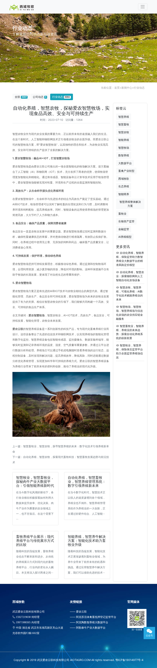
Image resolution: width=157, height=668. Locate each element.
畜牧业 (122, 213)
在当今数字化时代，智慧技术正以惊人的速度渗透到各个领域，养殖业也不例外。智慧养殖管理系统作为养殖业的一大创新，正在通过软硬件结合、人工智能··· (86, 503)
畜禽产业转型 (126, 170)
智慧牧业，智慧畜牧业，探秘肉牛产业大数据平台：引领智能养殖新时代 (35, 482)
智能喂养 (123, 194)
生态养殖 (123, 186)
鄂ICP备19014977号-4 (129, 660)
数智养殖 (123, 155)
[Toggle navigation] (142, 6)
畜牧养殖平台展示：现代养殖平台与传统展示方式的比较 (35, 541)
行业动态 (139, 87)
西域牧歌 (123, 178)
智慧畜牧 (123, 124)
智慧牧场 (123, 147)
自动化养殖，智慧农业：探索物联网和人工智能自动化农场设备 (130, 276)
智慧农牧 (123, 132)
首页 (117, 87)
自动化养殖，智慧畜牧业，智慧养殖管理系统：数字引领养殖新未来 (87, 482)
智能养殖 (123, 139)
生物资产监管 (126, 221)
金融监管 (123, 229)
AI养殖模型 (125, 236)
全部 (21, 96)
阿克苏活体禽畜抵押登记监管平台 (96, 616)
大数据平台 (125, 163)
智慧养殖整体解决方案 (130, 203)
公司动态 (39, 96)
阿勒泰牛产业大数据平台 (90, 627)
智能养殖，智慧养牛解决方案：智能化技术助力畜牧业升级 (87, 541)
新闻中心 (126, 87)
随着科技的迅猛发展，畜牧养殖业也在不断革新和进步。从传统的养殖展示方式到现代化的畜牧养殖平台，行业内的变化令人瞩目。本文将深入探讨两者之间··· (35, 561)
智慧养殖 (123, 116)
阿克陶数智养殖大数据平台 (92, 622)
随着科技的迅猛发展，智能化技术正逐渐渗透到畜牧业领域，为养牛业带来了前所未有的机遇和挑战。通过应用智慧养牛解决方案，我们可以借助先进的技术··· (86, 561)
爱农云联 (81, 611)
